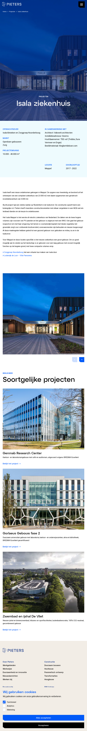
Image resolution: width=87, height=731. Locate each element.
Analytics (10, 706)
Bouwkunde (8, 687)
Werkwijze (7, 669)
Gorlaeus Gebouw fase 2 (21, 533)
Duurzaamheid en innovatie (15, 672)
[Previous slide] (74, 359)
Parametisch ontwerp (53, 672)
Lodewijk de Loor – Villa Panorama (18, 255)
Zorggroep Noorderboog (14, 252)
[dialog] (43, 709)
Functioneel (11, 702)
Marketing (11, 710)
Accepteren (43, 725)
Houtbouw (48, 669)
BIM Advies (49, 687)
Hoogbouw (49, 679)
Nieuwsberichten (10, 676)
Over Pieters (8, 662)
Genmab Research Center (22, 453)
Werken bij (7, 679)
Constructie (49, 662)
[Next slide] (81, 359)
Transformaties (50, 676)
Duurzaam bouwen (52, 665)
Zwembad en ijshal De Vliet (23, 616)
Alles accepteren (43, 718)
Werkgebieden (9, 665)
